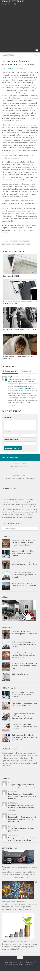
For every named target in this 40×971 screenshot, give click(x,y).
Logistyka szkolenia (23, 388)
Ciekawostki (6, 766)
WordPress (19, 964)
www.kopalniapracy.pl (29, 763)
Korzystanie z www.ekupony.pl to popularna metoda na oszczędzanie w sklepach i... (22, 796)
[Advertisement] (20, 26)
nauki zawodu (6, 244)
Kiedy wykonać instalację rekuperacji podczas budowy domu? (25, 563)
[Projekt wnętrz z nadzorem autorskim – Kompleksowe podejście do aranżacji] (6, 727)
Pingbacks (26, 371)
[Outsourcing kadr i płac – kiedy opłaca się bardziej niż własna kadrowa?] (6, 554)
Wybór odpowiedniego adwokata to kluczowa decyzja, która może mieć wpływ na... (21, 807)
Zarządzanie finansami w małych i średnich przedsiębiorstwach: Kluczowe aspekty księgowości (24, 716)
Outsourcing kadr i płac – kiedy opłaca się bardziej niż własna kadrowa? (23, 553)
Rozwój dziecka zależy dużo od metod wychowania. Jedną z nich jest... (22, 839)
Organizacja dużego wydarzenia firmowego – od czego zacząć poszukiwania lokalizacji (23, 542)
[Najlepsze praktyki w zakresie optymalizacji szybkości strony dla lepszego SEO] (6, 738)
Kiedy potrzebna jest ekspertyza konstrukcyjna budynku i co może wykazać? (24, 574)
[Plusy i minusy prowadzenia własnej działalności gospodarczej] (6, 706)
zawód (28, 244)
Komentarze (10, 371)
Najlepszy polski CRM (20, 674)
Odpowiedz (11, 405)
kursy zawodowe (24, 241)
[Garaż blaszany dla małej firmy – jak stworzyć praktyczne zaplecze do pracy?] (6, 666)
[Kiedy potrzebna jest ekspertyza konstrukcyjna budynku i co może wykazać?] (6, 575)
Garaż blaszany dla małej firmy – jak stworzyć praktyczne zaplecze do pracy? (25, 665)
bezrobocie (14, 241)
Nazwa (7, 432)
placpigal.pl (16, 755)
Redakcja (10, 69)
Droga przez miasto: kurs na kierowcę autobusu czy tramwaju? (24, 584)
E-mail (23, 432)
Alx (32, 964)
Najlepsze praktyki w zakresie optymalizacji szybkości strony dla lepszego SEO (24, 737)
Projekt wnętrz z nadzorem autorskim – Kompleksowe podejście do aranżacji (25, 726)
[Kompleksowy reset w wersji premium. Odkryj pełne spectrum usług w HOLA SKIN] (6, 655)
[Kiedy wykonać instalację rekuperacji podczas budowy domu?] (6, 565)
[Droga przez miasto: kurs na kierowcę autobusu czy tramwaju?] (6, 586)
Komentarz (8, 417)
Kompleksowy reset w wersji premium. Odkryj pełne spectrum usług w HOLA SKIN (23, 655)
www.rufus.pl (6, 770)
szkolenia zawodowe (18, 244)
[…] (29, 877)
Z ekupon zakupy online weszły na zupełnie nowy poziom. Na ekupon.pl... (22, 786)
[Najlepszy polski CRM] (6, 677)
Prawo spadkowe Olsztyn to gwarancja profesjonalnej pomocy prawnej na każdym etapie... (22, 819)
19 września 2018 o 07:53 (23, 377)
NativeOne (20, 362)
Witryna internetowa (11, 439)
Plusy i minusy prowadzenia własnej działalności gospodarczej (25, 704)
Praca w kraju (8, 55)
